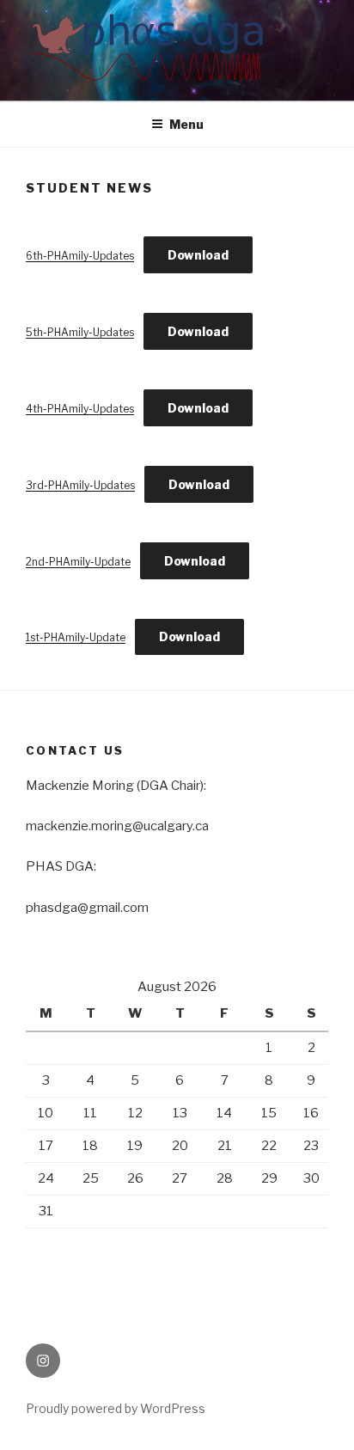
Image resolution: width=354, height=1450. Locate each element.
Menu (186, 124)
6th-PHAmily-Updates (80, 255)
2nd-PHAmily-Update (78, 561)
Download (198, 255)
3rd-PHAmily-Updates (80, 485)
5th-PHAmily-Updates (80, 332)
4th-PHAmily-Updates (80, 408)
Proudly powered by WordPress (115, 1408)
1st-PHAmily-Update (75, 637)
